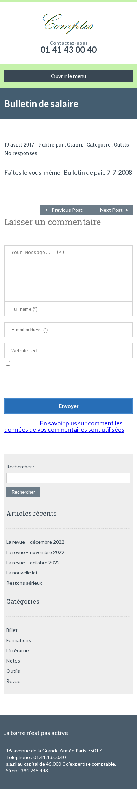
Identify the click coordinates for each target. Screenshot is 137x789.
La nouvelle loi (21, 573)
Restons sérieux (24, 583)
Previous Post (67, 210)
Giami (75, 144)
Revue (13, 681)
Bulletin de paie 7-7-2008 (98, 172)
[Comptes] (68, 21)
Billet (12, 630)
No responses (20, 153)
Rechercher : (20, 466)
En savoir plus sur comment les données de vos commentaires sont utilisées (64, 426)
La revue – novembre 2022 (35, 552)
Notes (13, 661)
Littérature (18, 650)
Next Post (111, 210)
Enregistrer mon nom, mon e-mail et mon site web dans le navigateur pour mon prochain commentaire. (68, 373)
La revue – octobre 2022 (33, 562)
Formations (18, 640)
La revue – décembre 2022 (35, 542)
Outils (121, 144)
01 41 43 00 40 (68, 49)
